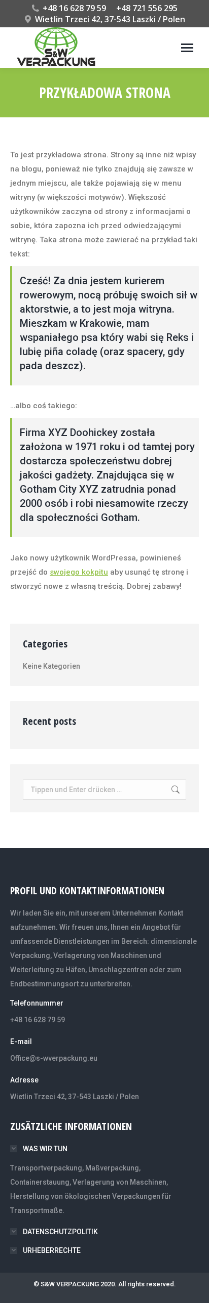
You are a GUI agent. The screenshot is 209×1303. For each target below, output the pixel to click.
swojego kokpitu (79, 572)
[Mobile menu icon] (187, 47)
